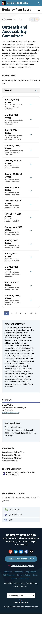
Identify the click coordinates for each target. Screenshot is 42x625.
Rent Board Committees (13, 19)
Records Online (23, 575)
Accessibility (8, 583)
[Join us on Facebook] (26, 552)
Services (8, 572)
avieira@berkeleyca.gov (10, 413)
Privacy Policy (19, 583)
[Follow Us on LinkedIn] (16, 552)
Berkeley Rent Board (16, 9)
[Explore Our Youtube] (31, 552)
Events (14, 578)
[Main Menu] (39, 10)
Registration (31, 572)
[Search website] (39, 3)
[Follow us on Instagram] (10, 552)
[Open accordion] (31, 104)
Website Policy (31, 583)
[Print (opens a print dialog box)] (36, 19)
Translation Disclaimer (21, 602)
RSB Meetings (9, 575)
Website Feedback (20, 587)
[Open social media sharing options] (32, 19)
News (34, 575)
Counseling (18, 572)
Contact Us (24, 578)
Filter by (8, 90)
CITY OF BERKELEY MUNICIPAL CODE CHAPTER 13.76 (20, 473)
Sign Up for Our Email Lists (21, 559)
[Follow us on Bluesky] (21, 552)
